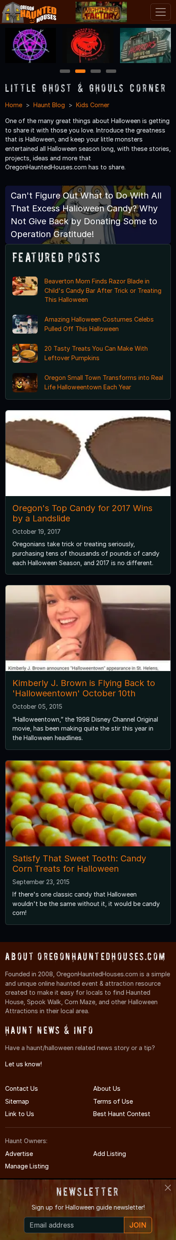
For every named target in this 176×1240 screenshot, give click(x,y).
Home (13, 104)
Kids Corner (92, 104)
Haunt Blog (49, 104)
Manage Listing (27, 1166)
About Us (106, 1088)
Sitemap (17, 1101)
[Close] (168, 1187)
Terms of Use (113, 1101)
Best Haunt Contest (121, 1113)
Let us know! (23, 1064)
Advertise (19, 1153)
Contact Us (21, 1088)
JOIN (138, 1225)
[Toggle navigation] (160, 12)
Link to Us (19, 1113)
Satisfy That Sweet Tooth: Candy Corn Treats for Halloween (79, 863)
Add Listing (109, 1153)
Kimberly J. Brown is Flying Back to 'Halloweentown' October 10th (83, 688)
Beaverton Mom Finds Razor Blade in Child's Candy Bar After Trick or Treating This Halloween (102, 290)
